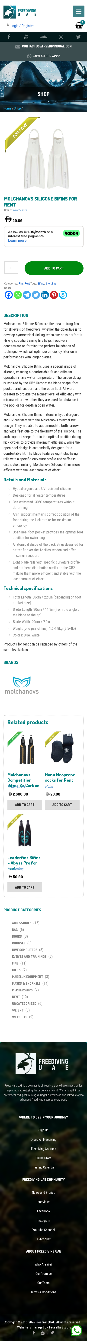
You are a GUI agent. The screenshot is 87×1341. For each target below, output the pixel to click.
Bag (15, 930)
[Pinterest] (54, 295)
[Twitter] (36, 295)
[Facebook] (9, 295)
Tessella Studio (59, 1327)
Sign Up (43, 1130)
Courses (19, 943)
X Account (44, 1239)
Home (7, 108)
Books (17, 936)
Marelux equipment (27, 977)
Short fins (50, 283)
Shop (17, 108)
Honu (49, 786)
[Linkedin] (45, 295)
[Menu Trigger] (78, 11)
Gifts (16, 970)
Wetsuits (19, 1017)
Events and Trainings (29, 957)
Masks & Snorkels (26, 983)
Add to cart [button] (25, 805)
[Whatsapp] (18, 295)
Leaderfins (15, 869)
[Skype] (63, 295)
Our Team (43, 1283)
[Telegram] (27, 295)
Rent (27, 283)
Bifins (41, 283)
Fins (21, 283)
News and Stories (43, 1192)
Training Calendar (43, 1167)
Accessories (22, 923)
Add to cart (54, 268)
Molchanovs (20, 210)
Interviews (43, 1202)
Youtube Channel (43, 1230)
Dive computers (24, 950)
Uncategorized (24, 1004)
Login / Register (22, 26)
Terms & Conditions (43, 1292)
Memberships (22, 990)
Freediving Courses (43, 1149)
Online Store (43, 1158)
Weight (18, 1010)
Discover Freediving (43, 1139)
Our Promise (43, 1273)
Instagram (43, 1220)
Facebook (43, 1211)
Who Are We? (43, 1264)
